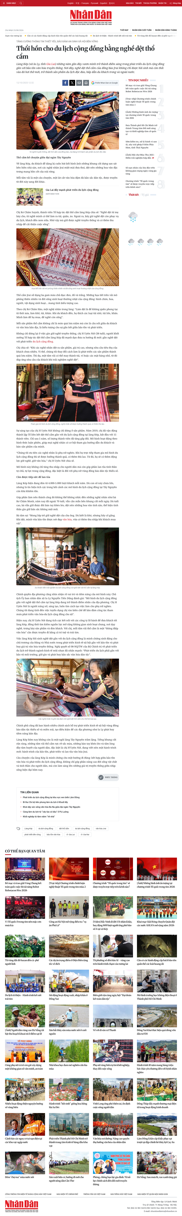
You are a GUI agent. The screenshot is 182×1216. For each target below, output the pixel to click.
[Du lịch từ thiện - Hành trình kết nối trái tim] (25, 981)
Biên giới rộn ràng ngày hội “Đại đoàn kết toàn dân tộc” (112, 997)
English (71, 3)
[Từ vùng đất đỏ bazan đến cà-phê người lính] (25, 946)
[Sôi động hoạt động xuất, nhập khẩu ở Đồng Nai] (69, 981)
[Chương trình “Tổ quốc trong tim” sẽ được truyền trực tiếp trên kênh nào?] (113, 869)
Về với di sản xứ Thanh (104, 1030)
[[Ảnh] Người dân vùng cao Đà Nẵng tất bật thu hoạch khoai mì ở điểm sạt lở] (25, 1016)
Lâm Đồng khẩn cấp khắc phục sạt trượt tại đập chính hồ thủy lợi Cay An (155, 1140)
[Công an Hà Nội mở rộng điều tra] (69, 907)
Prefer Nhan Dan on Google (106, 83)
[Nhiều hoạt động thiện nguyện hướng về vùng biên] (25, 1089)
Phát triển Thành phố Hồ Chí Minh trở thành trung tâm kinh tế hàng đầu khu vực (68, 1142)
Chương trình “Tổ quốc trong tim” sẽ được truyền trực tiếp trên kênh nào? (140, 184)
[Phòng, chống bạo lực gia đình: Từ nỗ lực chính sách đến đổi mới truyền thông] (113, 1163)
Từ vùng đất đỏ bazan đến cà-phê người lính (22, 962)
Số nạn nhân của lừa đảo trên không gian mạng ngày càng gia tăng (141, 170)
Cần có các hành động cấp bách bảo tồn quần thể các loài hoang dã (156, 962)
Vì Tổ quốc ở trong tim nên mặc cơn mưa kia (23, 923)
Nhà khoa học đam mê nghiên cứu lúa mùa (68, 1067)
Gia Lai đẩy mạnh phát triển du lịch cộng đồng (72, 189)
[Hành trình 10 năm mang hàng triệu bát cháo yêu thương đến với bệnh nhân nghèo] (157, 1051)
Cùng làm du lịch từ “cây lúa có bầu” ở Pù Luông (45, 812)
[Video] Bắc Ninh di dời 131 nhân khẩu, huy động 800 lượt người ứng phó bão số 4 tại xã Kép (112, 925)
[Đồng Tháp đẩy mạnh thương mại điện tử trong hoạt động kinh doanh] (157, 1089)
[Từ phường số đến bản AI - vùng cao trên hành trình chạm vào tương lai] (113, 946)
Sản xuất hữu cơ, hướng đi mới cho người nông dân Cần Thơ (66, 1179)
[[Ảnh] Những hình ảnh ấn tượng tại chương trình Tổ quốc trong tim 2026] (157, 869)
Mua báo (130, 3)
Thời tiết (134, 194)
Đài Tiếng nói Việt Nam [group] (121, 1194)
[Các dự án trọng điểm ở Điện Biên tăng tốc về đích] (69, 946)
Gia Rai (86, 834)
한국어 (112, 3)
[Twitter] (72, 83)
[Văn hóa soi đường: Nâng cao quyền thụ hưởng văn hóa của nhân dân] (113, 1124)
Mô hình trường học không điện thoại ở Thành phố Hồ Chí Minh (157, 997)
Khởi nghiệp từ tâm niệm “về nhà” (39, 816)
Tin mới (138, 3)
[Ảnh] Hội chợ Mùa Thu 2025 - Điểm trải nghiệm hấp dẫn (140, 156)
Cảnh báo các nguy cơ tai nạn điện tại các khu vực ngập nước (23, 1140)
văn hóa (67, 519)
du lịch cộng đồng (43, 341)
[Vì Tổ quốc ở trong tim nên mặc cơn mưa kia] (25, 907)
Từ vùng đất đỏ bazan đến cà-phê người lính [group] (107, 35)
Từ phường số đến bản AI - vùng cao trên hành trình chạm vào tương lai (111, 962)
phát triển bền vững (33, 834)
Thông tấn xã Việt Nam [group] (94, 1194)
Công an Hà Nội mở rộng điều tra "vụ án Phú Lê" (67, 923)
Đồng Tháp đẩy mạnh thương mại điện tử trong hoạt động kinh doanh (156, 1105)
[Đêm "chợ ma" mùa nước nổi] (25, 1163)
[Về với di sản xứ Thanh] (113, 1016)
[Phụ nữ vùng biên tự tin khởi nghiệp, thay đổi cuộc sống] (113, 1051)
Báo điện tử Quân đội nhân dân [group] (152, 1194)
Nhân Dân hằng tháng (166, 30)
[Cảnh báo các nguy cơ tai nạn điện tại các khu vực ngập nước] (25, 1124)
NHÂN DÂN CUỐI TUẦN (141, 30)
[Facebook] (65, 83)
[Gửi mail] (79, 83)
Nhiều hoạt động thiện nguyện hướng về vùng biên (24, 1105)
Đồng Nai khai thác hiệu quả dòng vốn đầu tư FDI (156, 1032)
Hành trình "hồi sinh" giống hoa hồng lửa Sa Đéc (68, 1105)
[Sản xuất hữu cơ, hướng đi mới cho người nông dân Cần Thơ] (69, 1163)
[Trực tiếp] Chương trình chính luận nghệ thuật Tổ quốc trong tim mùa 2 (141, 101)
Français (85, 3)
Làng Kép (28, 828)
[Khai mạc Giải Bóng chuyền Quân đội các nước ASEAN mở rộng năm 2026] (157, 907)
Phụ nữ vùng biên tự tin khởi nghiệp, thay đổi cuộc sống (111, 1067)
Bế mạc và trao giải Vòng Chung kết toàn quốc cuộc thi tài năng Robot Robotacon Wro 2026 (141, 88)
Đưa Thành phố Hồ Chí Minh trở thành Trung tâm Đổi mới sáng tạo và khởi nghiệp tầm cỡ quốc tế (141, 130)
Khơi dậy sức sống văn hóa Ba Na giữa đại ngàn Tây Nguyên (51, 807)
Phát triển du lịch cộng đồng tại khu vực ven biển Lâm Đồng (51, 797)
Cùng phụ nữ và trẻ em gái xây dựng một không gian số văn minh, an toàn (24, 1067)
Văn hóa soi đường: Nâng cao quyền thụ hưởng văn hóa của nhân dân (111, 1140)
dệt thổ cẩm (64, 828)
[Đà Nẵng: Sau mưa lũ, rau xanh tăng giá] (157, 1163)
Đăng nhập (177, 3)
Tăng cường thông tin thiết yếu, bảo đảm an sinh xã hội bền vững (57, 41)
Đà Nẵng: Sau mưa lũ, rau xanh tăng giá (157, 1177)
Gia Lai (50, 64)
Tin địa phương (150, 3)
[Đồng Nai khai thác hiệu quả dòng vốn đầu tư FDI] (157, 1016)
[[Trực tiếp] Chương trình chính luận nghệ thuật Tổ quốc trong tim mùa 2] (69, 869)
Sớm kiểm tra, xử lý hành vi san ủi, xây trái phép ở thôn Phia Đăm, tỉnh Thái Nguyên (141, 144)
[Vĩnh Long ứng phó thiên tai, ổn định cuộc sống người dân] (113, 1089)
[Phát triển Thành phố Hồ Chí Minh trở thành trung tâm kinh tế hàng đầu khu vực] (69, 1124)
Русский (94, 3)
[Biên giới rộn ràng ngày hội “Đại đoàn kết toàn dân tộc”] (113, 981)
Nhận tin (162, 3)
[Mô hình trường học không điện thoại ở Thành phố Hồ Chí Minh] (157, 981)
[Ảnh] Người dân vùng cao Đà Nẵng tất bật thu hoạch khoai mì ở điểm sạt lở (24, 1032)
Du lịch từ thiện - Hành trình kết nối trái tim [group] (62, 35)
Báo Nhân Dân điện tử (91, 17)
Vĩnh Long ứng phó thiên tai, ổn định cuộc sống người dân (111, 1105)
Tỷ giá (145, 194)
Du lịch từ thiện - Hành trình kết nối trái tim (23, 997)
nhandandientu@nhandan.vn (164, 1211)
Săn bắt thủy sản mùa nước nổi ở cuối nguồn (67, 1032)
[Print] (86, 83)
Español (103, 3)
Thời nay (124, 30)
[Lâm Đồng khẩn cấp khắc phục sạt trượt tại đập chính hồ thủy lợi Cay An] (157, 1124)
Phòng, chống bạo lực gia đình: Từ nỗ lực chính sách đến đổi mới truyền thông (111, 1181)
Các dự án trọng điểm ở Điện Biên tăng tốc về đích (68, 962)
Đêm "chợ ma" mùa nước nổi (19, 1177)
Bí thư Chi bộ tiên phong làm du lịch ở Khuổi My (45, 802)
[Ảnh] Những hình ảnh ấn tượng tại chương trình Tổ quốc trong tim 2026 (142, 115)
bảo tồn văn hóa (53, 834)
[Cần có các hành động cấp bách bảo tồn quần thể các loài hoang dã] (157, 946)
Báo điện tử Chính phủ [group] (67, 1194)
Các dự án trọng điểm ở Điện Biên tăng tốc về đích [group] (154, 35)
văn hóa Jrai (101, 828)
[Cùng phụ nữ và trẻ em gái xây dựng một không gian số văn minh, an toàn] (25, 1051)
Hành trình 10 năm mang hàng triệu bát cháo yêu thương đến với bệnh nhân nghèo (157, 1069)
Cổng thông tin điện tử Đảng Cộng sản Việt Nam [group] (28, 1194)
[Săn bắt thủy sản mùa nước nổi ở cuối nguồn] (69, 1016)
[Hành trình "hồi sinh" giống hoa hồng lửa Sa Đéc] (69, 1089)
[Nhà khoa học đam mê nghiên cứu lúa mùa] (69, 1051)
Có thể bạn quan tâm (25, 851)
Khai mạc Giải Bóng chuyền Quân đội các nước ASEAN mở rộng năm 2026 (156, 923)
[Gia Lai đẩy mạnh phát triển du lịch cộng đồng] (29, 197)
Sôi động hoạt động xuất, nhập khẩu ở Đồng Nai (68, 997)
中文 (77, 3)
